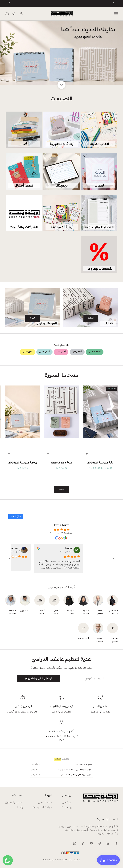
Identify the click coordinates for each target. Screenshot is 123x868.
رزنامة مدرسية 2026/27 (22, 463)
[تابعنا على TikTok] (83, 843)
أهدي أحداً (61, 351)
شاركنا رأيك (16, 516)
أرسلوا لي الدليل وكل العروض (38, 678)
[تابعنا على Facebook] (116, 843)
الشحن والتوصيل (14, 803)
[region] (61, 53)
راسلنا (20, 808)
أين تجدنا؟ (67, 808)
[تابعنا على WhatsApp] (74, 843)
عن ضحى (67, 803)
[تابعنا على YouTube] (91, 843)
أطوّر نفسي (27, 351)
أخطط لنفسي (95, 351)
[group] (61, 53)
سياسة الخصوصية (42, 808)
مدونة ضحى (45, 803)
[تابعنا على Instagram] (108, 843)
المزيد (91, 318)
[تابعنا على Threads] (99, 843)
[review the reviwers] (35, 548)
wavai (45, 860)
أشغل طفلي (44, 351)
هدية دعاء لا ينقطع (61, 463)
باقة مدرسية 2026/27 (100, 463)
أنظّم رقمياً (77, 351)
